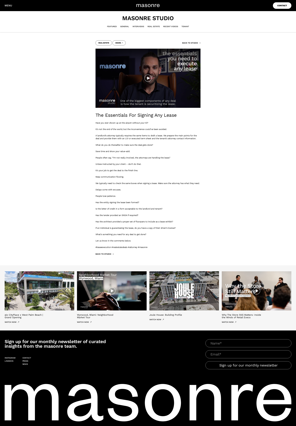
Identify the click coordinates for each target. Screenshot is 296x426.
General (124, 26)
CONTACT (282, 5)
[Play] (148, 78)
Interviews (138, 26)
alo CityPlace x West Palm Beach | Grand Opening (24, 316)
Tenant (185, 26)
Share (118, 43)
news (25, 364)
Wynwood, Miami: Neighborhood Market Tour (95, 316)
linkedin (9, 361)
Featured (112, 26)
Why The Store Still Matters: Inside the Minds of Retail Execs (241, 316)
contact (26, 358)
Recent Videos (170, 26)
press (25, 361)
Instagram (10, 358)
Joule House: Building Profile (165, 315)
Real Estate (154, 26)
